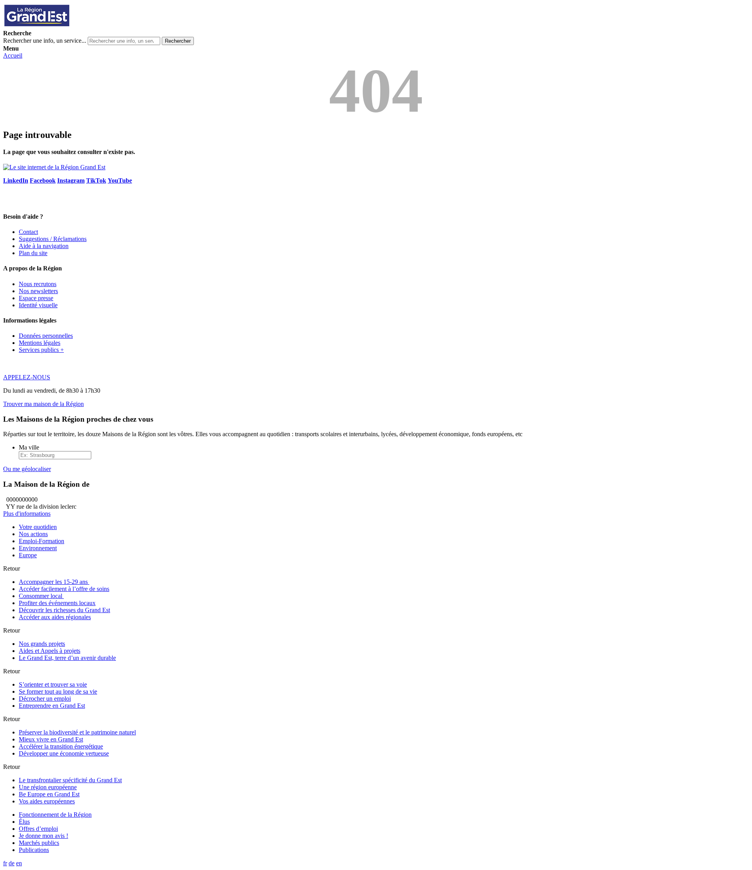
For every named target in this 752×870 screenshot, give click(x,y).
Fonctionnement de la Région (55, 814)
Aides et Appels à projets (49, 650)
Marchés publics (39, 842)
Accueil (12, 55)
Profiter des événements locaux (57, 603)
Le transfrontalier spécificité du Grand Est (70, 780)
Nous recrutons (37, 284)
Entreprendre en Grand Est (52, 705)
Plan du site (33, 253)
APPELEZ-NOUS (26, 377)
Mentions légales (39, 342)
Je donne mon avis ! (43, 835)
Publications (34, 849)
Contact (28, 231)
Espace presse (36, 298)
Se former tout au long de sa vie (58, 691)
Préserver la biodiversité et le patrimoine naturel (77, 732)
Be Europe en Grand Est (49, 794)
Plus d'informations (27, 513)
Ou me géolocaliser (27, 469)
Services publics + (41, 349)
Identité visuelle (38, 305)
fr (5, 863)
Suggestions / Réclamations (53, 239)
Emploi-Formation (41, 541)
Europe (28, 555)
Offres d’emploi (38, 828)
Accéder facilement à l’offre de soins (64, 588)
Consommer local (41, 596)
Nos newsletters (38, 291)
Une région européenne (48, 787)
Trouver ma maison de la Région (43, 404)
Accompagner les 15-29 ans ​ (54, 581)
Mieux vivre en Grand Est (51, 739)
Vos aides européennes (47, 801)
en (19, 863)
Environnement (38, 548)
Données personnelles (46, 335)
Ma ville (29, 447)
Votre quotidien (38, 527)
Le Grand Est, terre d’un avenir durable (67, 657)
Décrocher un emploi (45, 698)
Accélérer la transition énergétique (61, 746)
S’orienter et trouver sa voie (53, 684)
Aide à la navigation (44, 246)
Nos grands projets (42, 643)
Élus (24, 821)
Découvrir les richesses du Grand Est (64, 610)
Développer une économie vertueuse (64, 753)
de (11, 863)
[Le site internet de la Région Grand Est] (71, 26)
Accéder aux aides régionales (55, 617)
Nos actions (33, 534)
